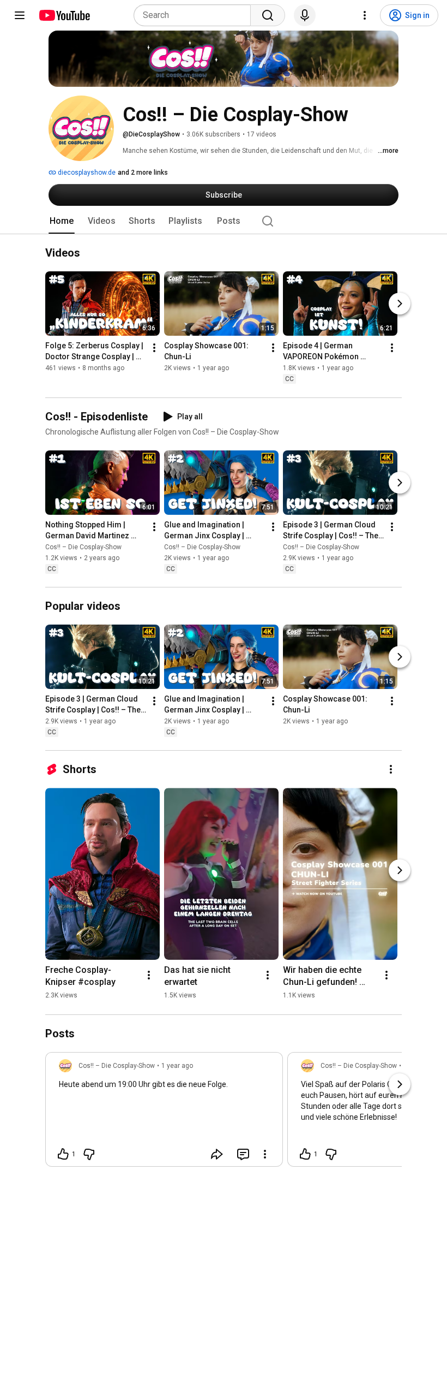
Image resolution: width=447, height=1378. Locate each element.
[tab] (62, 221)
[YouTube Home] (64, 15)
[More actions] (154, 348)
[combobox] (195, 15)
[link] (164, 1112)
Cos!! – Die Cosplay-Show (83, 547)
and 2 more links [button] (143, 172)
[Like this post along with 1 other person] (63, 1154)
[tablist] (223, 221)
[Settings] (364, 15)
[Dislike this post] (89, 1154)
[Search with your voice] (305, 15)
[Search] (267, 15)
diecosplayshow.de (86, 172)
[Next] (399, 304)
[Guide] (19, 15)
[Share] (217, 1154)
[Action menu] (265, 1154)
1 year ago (177, 1066)
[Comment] (243, 1154)
